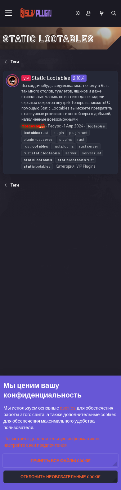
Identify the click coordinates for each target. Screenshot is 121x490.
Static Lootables (46, 78)
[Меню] (8, 13)
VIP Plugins (86, 166)
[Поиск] (114, 13)
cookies (68, 407)
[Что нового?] (101, 13)
